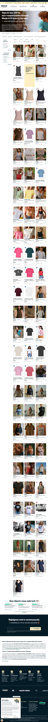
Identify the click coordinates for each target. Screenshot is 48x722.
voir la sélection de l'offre (34, 720)
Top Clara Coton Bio (39, 457)
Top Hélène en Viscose (39, 240)
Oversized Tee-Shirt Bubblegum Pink (18, 261)
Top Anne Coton (16, 398)
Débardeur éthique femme (17, 36)
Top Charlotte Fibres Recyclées (29, 476)
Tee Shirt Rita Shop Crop (17, 280)
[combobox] (44, 41)
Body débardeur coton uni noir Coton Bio (41, 221)
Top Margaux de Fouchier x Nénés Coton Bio (40, 320)
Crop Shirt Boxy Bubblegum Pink (29, 280)
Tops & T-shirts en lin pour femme (40, 36)
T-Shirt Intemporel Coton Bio (29, 437)
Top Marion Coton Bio (16, 476)
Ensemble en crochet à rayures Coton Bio (18, 201)
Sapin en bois (22, 717)
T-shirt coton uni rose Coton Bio (18, 240)
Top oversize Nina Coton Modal (18, 553)
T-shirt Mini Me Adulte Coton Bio (41, 122)
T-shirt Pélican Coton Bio (17, 339)
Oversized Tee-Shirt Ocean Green (28, 261)
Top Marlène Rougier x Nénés (18, 142)
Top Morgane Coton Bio (28, 495)
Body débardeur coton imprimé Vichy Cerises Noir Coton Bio (41, 201)
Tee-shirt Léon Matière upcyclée (17, 574)
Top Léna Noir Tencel (39, 418)
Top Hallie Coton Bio (39, 162)
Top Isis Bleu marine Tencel (28, 398)
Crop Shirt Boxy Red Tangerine (41, 280)
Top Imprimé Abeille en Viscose (18, 220)
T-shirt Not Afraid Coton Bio (28, 515)
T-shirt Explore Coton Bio (40, 534)
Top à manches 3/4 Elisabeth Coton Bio (40, 554)
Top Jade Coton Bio (39, 476)
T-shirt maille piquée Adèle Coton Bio (40, 496)
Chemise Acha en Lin (27, 122)
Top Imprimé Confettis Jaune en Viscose (29, 201)
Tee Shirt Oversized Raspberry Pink (29, 379)
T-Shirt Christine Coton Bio (40, 378)
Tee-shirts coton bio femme (28, 36)
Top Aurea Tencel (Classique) (29, 418)
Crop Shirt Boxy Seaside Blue (40, 181)
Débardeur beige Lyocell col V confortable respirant (29, 103)
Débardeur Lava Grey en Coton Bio (18, 79)
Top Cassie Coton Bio (16, 181)
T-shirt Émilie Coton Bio (17, 495)
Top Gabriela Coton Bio (39, 142)
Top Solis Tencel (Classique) (29, 457)
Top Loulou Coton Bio (16, 58)
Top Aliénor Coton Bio (16, 319)
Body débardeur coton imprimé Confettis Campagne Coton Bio (29, 221)
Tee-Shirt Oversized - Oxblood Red (18, 300)
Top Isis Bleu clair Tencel (17, 418)
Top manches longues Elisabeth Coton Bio (29, 554)
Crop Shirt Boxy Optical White (29, 358)
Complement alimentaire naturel (29, 717)
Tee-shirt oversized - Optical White (29, 300)
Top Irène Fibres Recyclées (17, 102)
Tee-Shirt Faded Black (39, 358)
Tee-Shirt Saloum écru (39, 339)
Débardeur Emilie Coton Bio (40, 299)
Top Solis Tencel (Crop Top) (17, 457)
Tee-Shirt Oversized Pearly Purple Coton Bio (28, 143)
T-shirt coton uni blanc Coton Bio (29, 241)
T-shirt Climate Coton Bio (17, 515)
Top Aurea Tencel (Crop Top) (40, 398)
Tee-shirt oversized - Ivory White (17, 359)
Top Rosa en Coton (16, 162)
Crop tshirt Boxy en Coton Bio (29, 339)
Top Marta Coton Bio (39, 78)
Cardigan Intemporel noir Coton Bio (18, 438)
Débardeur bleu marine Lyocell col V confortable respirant (41, 103)
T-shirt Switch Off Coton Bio (40, 515)
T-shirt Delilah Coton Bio (28, 162)
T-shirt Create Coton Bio (28, 534)
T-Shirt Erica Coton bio (39, 573)
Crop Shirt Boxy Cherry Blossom (18, 378)
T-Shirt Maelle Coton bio (17, 593)
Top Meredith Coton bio (28, 573)
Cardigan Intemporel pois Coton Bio (40, 59)
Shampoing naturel (37, 717)
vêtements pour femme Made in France (14, 648)
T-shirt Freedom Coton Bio (17, 534)
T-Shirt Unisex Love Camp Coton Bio (28, 320)
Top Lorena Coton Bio (27, 181)
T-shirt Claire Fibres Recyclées (41, 260)
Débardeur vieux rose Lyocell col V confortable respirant (18, 123)
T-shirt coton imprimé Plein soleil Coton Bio (28, 59)
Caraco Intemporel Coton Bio (40, 437)
